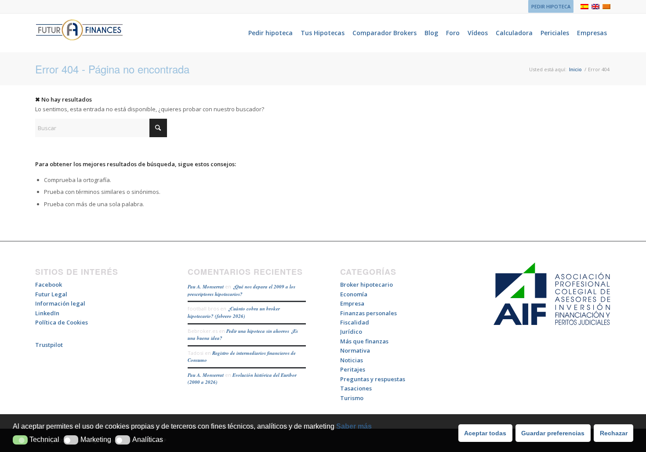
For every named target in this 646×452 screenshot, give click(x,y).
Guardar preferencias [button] (552, 433)
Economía (353, 294)
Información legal (60, 303)
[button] (20, 440)
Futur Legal (51, 294)
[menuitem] (548, 6)
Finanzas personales (368, 313)
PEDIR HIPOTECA (550, 6)
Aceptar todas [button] (485, 433)
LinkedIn (47, 313)
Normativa (355, 350)
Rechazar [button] (614, 433)
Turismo (351, 398)
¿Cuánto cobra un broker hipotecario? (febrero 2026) (234, 312)
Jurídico (351, 331)
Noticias (351, 360)
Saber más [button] (354, 426)
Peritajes (352, 369)
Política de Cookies (61, 322)
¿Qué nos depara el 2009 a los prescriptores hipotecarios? (241, 290)
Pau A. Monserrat (206, 286)
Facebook (48, 284)
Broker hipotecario (366, 284)
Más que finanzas (364, 341)
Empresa (352, 303)
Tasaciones (356, 388)
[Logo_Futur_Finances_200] (79, 33)
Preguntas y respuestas (372, 379)
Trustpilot (49, 345)
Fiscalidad (354, 322)
